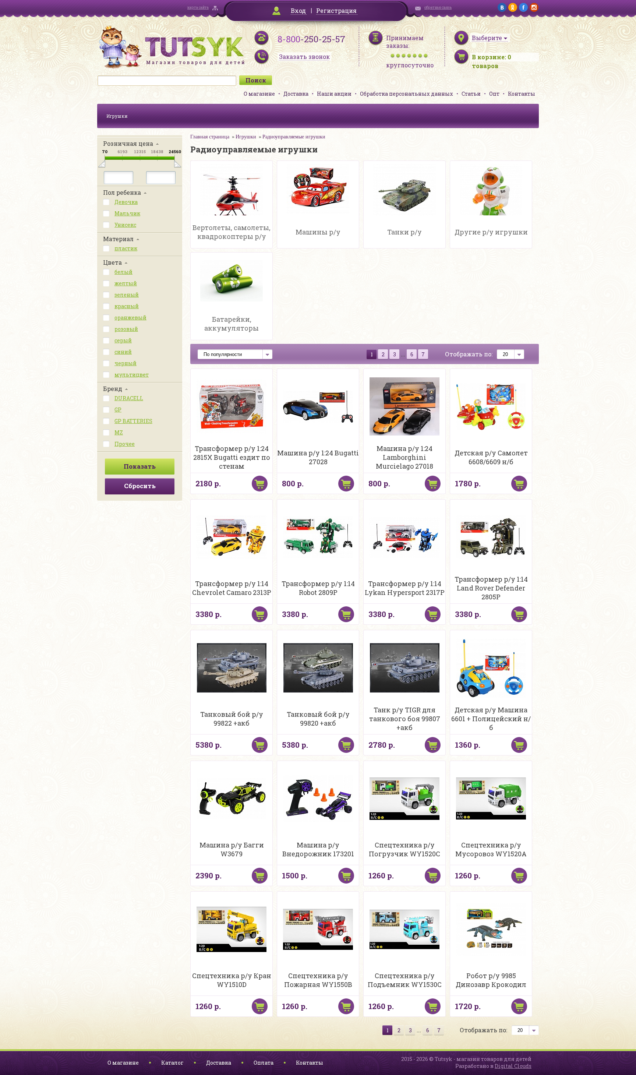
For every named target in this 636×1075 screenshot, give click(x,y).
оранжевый (130, 317)
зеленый (126, 294)
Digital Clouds (513, 1065)
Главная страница (209, 137)
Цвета (112, 262)
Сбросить (140, 486)
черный (125, 363)
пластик (125, 248)
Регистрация (336, 10)
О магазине (259, 93)
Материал (118, 239)
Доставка (295, 93)
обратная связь (438, 7)
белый (123, 271)
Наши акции (334, 93)
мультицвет (131, 374)
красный (126, 306)
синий (123, 351)
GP (117, 409)
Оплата (263, 1062)
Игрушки (117, 116)
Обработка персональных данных (406, 93)
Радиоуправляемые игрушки (293, 137)
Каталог (172, 1062)
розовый (126, 328)
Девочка (126, 201)
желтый (125, 283)
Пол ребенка (122, 192)
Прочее (124, 443)
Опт (494, 93)
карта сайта (198, 7)
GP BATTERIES (133, 420)
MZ (118, 432)
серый (123, 340)
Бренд (112, 388)
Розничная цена (128, 143)
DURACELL (128, 398)
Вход (298, 10)
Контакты (521, 93)
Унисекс (125, 224)
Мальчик (127, 213)
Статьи (471, 93)
